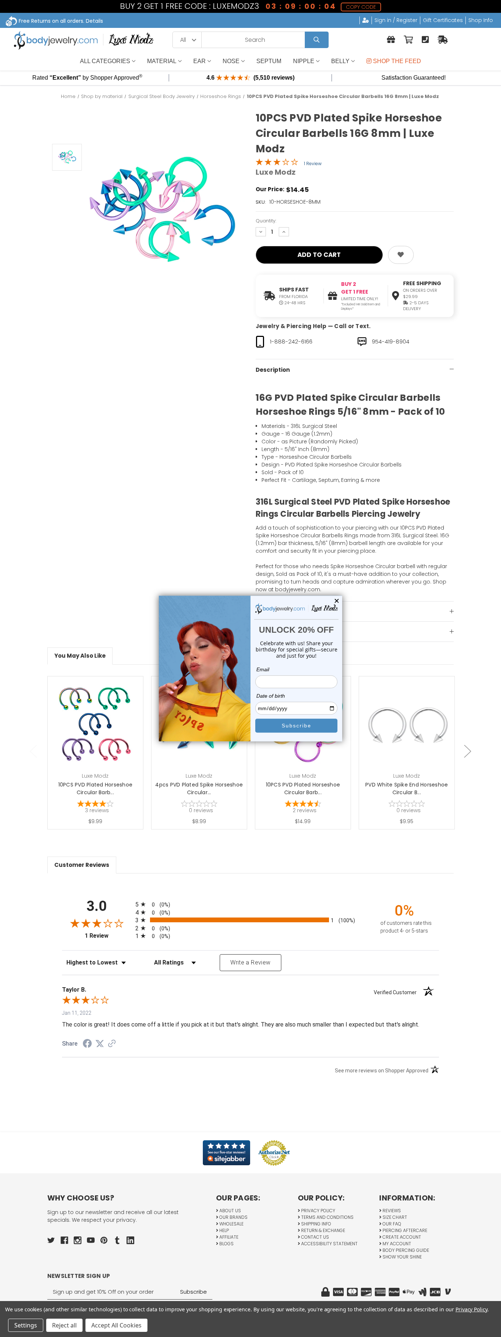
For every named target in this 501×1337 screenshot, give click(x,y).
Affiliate (228, 1237)
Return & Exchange (322, 1230)
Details (94, 21)
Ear (199, 61)
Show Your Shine (401, 1257)
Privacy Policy (317, 1210)
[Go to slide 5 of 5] (33, 751)
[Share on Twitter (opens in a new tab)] (99, 1044)
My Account (396, 1243)
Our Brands (233, 1217)
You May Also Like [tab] (80, 656)
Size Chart (394, 1217)
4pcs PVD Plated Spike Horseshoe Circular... (199, 788)
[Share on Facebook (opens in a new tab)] (87, 1044)
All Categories (105, 61)
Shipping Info (315, 1224)
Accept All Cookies (116, 1325)
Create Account (401, 1237)
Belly (340, 61)
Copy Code (360, 7)
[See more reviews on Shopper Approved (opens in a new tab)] (112, 1044)
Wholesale (231, 1224)
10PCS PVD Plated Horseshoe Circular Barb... (95, 788)
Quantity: (266, 220)
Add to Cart (99, 735)
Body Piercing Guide (405, 1250)
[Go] (317, 40)
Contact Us (314, 1237)
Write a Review (250, 962)
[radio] (250, 904)
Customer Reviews (81, 865)
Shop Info (480, 20)
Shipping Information (287, 612)
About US (229, 1210)
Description (273, 370)
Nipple (303, 61)
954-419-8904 (390, 341)
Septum (268, 61)
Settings (25, 1325)
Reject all (64, 1325)
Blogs (226, 1243)
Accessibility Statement (329, 1243)
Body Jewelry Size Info (288, 632)
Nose (231, 61)
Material (161, 61)
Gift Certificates (443, 20)
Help (223, 1230)
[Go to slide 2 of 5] (467, 751)
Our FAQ (391, 1224)
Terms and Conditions (327, 1217)
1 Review (313, 163)
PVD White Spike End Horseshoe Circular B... (406, 788)
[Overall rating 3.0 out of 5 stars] (277, 163)
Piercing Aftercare (404, 1230)
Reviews (391, 1210)
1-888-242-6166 (291, 341)
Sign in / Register (395, 20)
